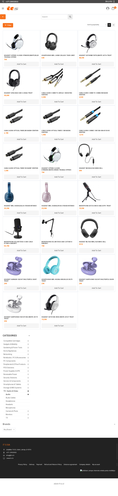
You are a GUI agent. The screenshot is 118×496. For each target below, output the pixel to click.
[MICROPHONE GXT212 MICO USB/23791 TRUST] (96, 192)
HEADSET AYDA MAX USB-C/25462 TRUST (18, 93)
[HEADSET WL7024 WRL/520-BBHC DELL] (96, 228)
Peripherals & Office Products (14, 364)
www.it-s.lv (9, 458)
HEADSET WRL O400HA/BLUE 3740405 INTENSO (20, 206)
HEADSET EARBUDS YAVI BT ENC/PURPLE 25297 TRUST (20, 280)
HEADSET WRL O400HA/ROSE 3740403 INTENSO (57, 206)
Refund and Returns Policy (53, 464)
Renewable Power (10, 374)
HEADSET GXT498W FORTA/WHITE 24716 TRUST (95, 55)
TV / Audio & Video (10, 391)
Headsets (9, 404)
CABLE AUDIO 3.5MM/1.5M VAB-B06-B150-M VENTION (94, 131)
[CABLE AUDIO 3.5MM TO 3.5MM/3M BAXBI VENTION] (96, 79)
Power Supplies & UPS (11, 371)
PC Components (9, 361)
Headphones (10, 401)
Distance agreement (70, 464)
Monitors (9, 414)
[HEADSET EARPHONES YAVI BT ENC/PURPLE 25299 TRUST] (96, 265)
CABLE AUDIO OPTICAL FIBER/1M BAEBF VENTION (21, 168)
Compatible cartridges (11, 341)
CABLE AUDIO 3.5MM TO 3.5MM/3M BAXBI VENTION (93, 93)
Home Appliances (9, 351)
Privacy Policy (22, 464)
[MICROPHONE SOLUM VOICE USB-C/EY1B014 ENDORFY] (59, 228)
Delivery (31, 464)
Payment (39, 464)
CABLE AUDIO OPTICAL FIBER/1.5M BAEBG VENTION (55, 131)
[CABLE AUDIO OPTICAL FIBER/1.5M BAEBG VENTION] (59, 117)
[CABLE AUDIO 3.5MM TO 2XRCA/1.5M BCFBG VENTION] (59, 79)
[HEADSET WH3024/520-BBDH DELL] (96, 154)
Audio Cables (11, 398)
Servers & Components (12, 381)
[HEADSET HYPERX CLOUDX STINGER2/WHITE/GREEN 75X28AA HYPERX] (59, 154)
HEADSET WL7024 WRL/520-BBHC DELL (92, 242)
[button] (21, 64)
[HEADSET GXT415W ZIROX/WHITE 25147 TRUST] (59, 303)
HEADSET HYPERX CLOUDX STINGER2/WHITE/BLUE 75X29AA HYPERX (21, 56)
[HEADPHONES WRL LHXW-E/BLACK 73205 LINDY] (59, 41)
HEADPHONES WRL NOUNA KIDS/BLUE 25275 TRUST (56, 280)
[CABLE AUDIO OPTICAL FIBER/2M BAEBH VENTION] (21, 117)
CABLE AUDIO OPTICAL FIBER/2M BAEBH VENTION (21, 130)
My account (96, 464)
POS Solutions (8, 368)
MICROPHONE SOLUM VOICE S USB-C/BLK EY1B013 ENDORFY (18, 242)
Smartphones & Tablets (12, 384)
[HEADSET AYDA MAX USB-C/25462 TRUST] (21, 79)
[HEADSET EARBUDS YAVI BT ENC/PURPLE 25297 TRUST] (21, 265)
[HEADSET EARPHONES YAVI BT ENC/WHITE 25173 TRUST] (21, 303)
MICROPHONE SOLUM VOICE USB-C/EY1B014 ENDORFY (56, 242)
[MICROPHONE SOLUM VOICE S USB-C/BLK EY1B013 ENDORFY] (21, 228)
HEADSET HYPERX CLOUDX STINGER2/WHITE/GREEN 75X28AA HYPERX (56, 169)
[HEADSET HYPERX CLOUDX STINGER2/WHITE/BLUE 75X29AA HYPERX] (21, 41)
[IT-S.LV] (12, 8)
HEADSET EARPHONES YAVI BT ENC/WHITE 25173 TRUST (21, 317)
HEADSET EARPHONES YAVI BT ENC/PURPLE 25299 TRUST (96, 280)
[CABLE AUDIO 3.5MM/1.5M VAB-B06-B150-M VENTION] (96, 117)
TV (7, 418)
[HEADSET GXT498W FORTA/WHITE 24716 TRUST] (96, 41)
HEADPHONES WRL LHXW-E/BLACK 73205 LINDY (58, 55)
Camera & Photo (12, 411)
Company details (84, 464)
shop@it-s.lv (10, 455)
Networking (7, 354)
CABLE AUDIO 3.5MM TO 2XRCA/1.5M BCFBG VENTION (56, 93)
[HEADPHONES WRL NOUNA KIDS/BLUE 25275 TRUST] (59, 265)
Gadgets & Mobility (10, 344)
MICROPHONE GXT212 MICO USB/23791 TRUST (95, 206)
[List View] (113, 25)
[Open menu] (3, 8)
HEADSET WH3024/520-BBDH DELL (91, 168)
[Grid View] (109, 25)
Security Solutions (10, 378)
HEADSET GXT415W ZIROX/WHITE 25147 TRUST (57, 317)
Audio (8, 394)
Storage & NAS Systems (12, 388)
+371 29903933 (11, 452)
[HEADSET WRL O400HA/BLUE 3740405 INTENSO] (21, 192)
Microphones (10, 408)
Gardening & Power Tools (12, 347)
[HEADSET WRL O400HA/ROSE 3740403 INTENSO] (59, 192)
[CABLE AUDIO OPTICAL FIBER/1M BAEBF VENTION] (21, 154)
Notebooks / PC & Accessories (14, 358)
